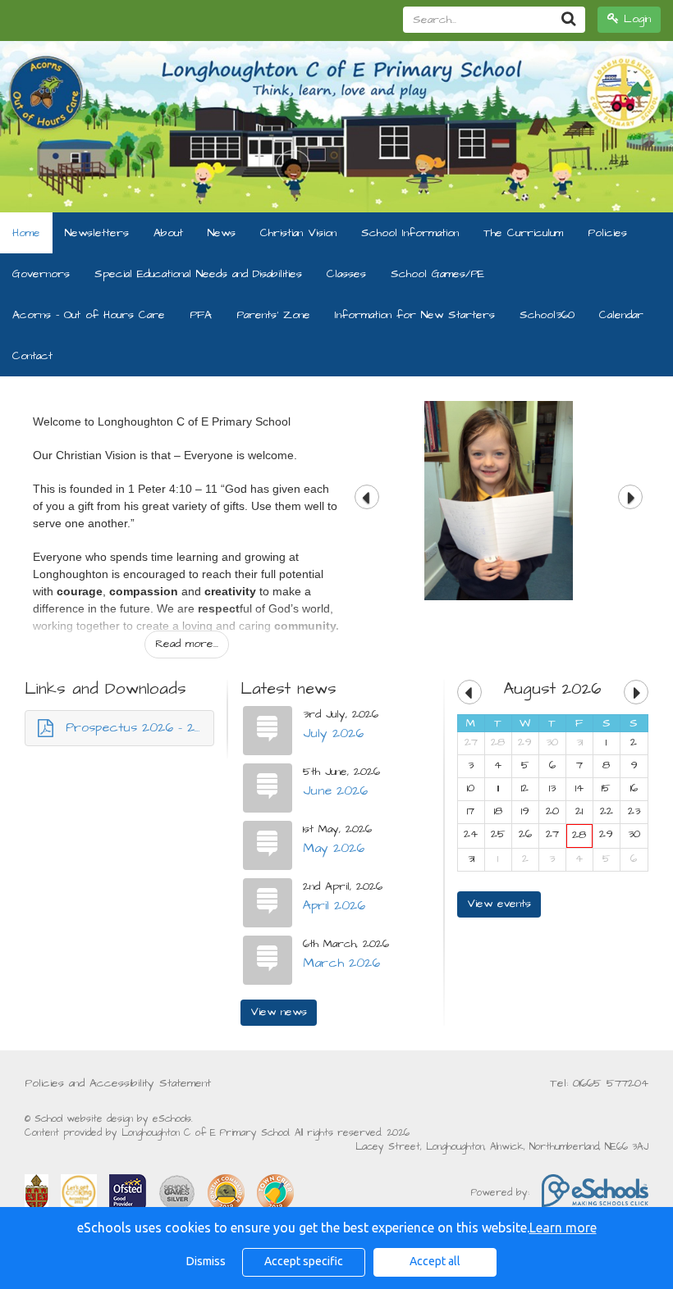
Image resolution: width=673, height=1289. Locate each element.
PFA (201, 315)
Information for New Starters (415, 315)
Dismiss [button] (206, 1261)
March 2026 (341, 963)
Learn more (563, 1227)
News (222, 233)
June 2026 (335, 790)
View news (278, 1012)
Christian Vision (298, 233)
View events (499, 903)
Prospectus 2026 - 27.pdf (140, 727)
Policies (607, 233)
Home (26, 233)
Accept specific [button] (303, 1261)
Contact (32, 356)
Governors (41, 274)
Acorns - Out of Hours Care (88, 315)
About (168, 233)
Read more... (186, 643)
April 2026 (334, 905)
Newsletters (97, 233)
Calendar (621, 315)
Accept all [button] (435, 1261)
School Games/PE (437, 274)
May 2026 (333, 848)
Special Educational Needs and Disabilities (198, 274)
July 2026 (333, 733)
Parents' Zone (273, 315)
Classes (346, 274)
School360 (547, 315)
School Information (410, 233)
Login (635, 19)
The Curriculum (523, 233)
